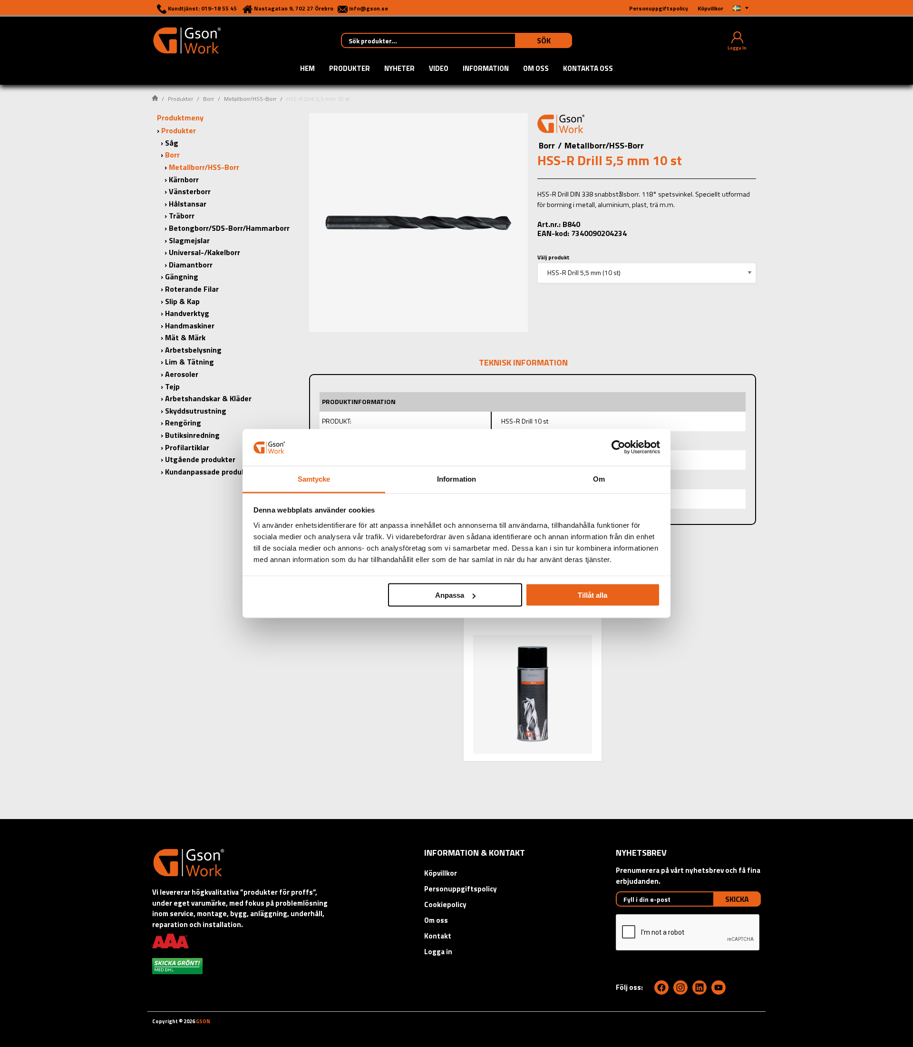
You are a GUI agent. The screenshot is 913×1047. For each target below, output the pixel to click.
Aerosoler (181, 374)
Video (438, 69)
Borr (208, 98)
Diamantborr (191, 264)
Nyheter (399, 69)
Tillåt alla (592, 595)
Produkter (349, 69)
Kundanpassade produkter (210, 471)
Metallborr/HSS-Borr (250, 98)
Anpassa (449, 595)
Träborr (181, 215)
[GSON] (187, 39)
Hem (307, 69)
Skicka (737, 899)
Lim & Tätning (189, 361)
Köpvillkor (440, 873)
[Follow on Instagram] (680, 987)
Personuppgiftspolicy (460, 888)
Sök (544, 40)
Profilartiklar (187, 447)
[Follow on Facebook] (661, 987)
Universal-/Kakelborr (204, 252)
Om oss (536, 69)
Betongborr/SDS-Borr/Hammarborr (229, 228)
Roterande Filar (192, 289)
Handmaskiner (189, 325)
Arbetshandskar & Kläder (208, 398)
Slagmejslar (189, 240)
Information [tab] (456, 478)
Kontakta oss (588, 69)
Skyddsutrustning (195, 410)
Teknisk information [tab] (523, 362)
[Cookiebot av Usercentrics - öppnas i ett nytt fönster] (618, 447)
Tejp (172, 386)
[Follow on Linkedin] (699, 987)
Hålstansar (187, 203)
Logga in (438, 951)
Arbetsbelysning (193, 350)
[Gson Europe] (561, 125)
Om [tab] (599, 478)
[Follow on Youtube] (718, 987)
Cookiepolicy (445, 904)
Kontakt (437, 935)
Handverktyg (187, 313)
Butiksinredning (192, 435)
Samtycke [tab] (314, 478)
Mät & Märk (185, 337)
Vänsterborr (190, 191)
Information (486, 69)
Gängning (181, 276)
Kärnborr (184, 179)
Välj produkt (553, 257)
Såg (171, 142)
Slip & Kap (182, 301)
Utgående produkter (200, 459)
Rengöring (183, 422)
